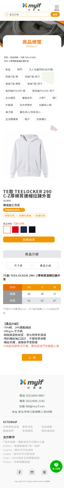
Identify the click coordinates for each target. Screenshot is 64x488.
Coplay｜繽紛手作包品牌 (18, 450)
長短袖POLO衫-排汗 (43, 91)
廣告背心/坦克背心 (30, 112)
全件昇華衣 (26, 105)
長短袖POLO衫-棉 (15, 91)
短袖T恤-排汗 (32, 76)
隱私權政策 (48, 430)
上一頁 (32, 357)
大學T (42, 98)
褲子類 (9, 112)
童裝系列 (27, 98)
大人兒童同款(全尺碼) (41, 69)
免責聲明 (27, 430)
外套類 (9, 105)
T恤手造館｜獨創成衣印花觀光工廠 (24, 442)
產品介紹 (45, 265)
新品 (7, 69)
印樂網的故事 (11, 426)
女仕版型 (10, 98)
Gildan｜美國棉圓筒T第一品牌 (21, 446)
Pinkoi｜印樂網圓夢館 (16, 462)
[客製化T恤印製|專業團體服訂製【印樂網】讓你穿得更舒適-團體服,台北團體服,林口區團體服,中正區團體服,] (32, 7)
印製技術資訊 (12, 210)
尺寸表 (18, 265)
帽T (55, 98)
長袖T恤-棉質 (13, 83)
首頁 (6, 57)
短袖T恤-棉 (11, 76)
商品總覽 (14, 57)
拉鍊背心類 (45, 105)
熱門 (19, 69)
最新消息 (27, 426)
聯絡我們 (8, 430)
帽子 (27, 119)
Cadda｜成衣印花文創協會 (19, 454)
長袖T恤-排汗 (34, 83)
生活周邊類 (11, 119)
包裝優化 (41, 119)
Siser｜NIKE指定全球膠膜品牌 (21, 458)
